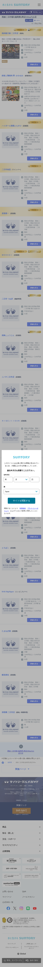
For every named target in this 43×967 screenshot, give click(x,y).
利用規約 (23, 508)
